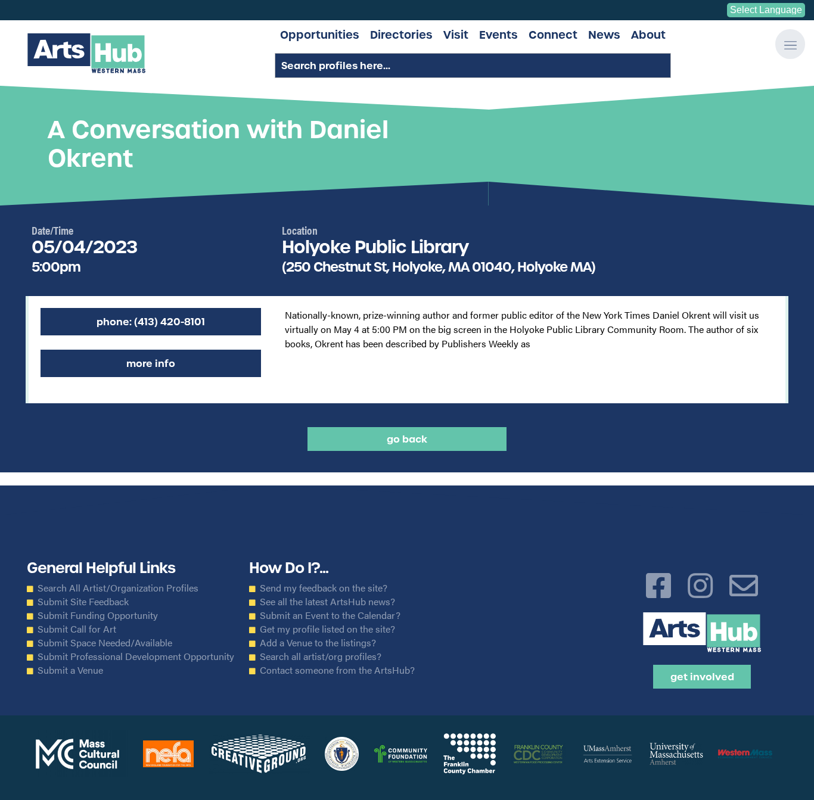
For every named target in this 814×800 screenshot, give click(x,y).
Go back (407, 439)
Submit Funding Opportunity (98, 615)
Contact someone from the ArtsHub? (337, 670)
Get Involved (702, 676)
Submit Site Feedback (83, 601)
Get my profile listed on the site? (327, 629)
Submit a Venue (70, 670)
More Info (150, 363)
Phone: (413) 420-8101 (151, 321)
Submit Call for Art (77, 629)
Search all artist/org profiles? (320, 656)
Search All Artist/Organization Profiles (118, 588)
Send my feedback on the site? (323, 588)
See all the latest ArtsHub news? (327, 601)
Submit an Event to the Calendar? (330, 615)
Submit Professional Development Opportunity (136, 656)
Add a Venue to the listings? (318, 643)
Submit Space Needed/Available (105, 643)
